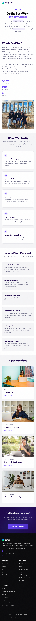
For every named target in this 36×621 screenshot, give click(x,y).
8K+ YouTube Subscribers (10, 556)
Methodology (22, 563)
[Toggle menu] (32, 3)
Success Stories (6, 563)
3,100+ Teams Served (9, 553)
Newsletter (22, 580)
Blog (20, 566)
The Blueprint (5, 589)
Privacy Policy (12, 617)
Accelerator (5, 597)
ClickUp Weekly (23, 569)
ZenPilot (15, 614)
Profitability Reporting (8, 605)
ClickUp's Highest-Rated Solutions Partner (14, 548)
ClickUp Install (6, 602)
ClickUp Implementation (8, 591)
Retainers (4, 594)
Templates (5, 600)
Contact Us (5, 577)
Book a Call (5, 575)
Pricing (4, 566)
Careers (4, 572)
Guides (21, 572)
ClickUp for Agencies (25, 575)
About (3, 569)
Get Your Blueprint (18, 526)
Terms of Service (22, 617)
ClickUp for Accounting (25, 577)
